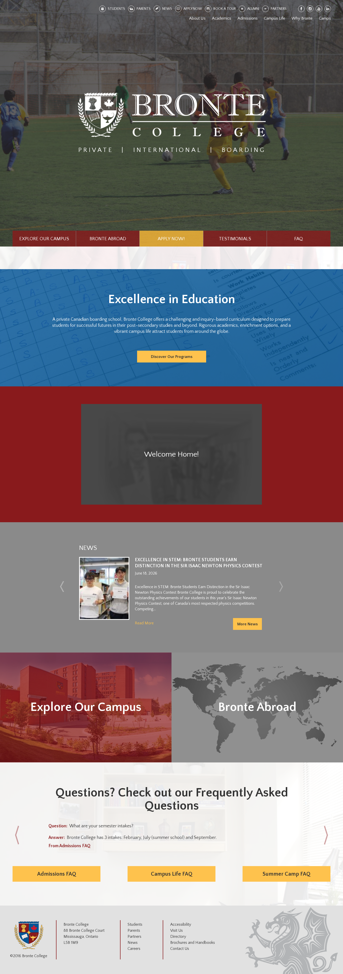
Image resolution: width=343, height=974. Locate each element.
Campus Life (274, 18)
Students (135, 924)
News (133, 942)
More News (247, 624)
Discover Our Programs (171, 356)
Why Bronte (302, 18)
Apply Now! (171, 238)
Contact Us (179, 948)
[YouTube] (319, 9)
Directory (178, 936)
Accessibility (180, 924)
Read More (144, 623)
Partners (134, 936)
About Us (197, 18)
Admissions (248, 18)
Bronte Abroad (108, 238)
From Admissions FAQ (69, 845)
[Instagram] (310, 9)
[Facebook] (301, 9)
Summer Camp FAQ (286, 874)
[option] (171, 593)
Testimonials (235, 238)
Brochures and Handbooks (192, 942)
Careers (134, 948)
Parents (134, 930)
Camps (325, 18)
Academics (221, 18)
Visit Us (176, 930)
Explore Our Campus (44, 238)
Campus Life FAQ (171, 874)
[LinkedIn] (328, 9)
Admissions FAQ (56, 874)
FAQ (298, 238)
